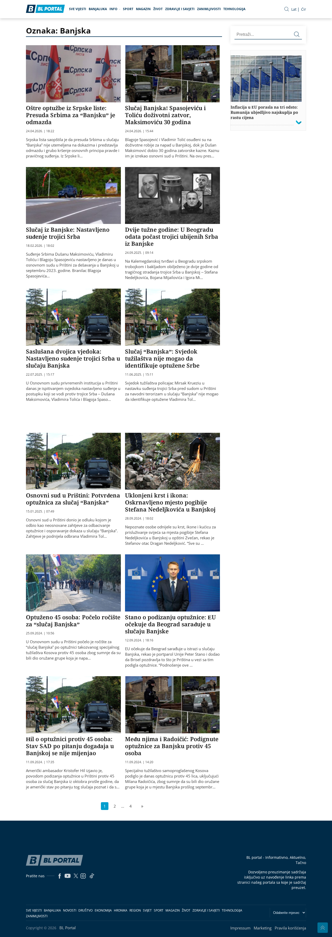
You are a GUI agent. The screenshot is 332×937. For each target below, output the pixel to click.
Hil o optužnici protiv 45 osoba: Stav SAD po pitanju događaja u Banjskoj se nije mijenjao (70, 746)
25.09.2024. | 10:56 (40, 633)
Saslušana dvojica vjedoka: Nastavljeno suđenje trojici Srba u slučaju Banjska (73, 358)
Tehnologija (234, 9)
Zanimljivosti (209, 9)
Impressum (240, 928)
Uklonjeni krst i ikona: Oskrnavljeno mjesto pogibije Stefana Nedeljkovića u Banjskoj (170, 502)
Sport (128, 9)
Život (158, 9)
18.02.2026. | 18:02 (40, 245)
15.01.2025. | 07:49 (40, 511)
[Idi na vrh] (322, 927)
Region (135, 910)
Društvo (85, 910)
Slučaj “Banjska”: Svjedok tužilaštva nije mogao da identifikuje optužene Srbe (162, 358)
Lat (293, 9)
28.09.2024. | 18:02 (139, 518)
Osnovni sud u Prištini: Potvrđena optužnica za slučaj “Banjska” (73, 498)
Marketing (263, 928)
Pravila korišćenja (290, 928)
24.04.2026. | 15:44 (139, 131)
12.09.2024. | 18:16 (139, 640)
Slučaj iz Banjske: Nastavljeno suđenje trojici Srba (67, 232)
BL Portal (67, 927)
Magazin (143, 9)
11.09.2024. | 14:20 (139, 762)
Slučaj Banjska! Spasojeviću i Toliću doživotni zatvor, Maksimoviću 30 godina (165, 115)
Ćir (303, 9)
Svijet (147, 910)
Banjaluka (98, 9)
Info (113, 9)
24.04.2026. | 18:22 (40, 131)
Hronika (120, 910)
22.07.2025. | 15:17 (40, 374)
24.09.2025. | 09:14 (139, 252)
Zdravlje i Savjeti (180, 9)
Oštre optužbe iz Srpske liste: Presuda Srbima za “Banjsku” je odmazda (70, 115)
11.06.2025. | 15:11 (139, 374)
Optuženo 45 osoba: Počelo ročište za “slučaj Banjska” (73, 620)
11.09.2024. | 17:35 (40, 762)
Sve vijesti (77, 9)
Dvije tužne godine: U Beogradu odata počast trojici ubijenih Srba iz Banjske (171, 236)
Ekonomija (103, 910)
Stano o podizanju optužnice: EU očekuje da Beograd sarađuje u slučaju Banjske (170, 624)
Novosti (69, 910)
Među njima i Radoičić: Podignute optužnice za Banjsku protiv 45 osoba (171, 746)
